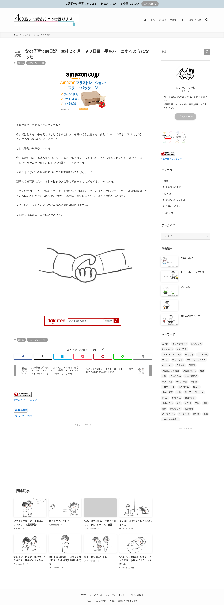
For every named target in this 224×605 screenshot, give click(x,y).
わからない (167, 349)
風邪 (206, 414)
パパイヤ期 (202, 354)
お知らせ (168, 212)
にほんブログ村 (23, 416)
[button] (23, 357)
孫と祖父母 (184, 387)
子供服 (194, 381)
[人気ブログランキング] (168, 155)
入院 (164, 376)
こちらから (150, 3)
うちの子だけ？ (179, 343)
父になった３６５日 (36, 63)
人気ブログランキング (171, 159)
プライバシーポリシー (116, 595)
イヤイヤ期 (181, 349)
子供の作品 (175, 376)
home (83, 595)
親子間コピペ (168, 414)
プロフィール (185, 116)
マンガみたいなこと (196, 360)
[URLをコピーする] (142, 357)
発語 (205, 403)
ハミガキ (189, 354)
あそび (165, 343)
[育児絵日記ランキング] (23, 396)
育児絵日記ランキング (25, 400)
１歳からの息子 (173, 206)
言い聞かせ (184, 414)
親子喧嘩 (189, 408)
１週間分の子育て (174, 187)
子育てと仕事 (168, 387)
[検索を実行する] (207, 52)
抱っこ (165, 398)
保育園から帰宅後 (170, 371)
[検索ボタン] (206, 20)
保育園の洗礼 (189, 371)
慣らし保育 (167, 392)
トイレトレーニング (171, 354)
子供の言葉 (167, 381)
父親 (197, 403)
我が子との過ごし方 (194, 392)
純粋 (164, 408)
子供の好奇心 (191, 376)
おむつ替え (196, 343)
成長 (178, 392)
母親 (178, 403)
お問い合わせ (136, 595)
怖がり (196, 387)
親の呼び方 (175, 408)
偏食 (202, 371)
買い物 (196, 414)
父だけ (188, 403)
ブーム (165, 360)
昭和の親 (176, 398)
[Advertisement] (83, 450)
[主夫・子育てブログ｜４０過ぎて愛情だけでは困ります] (46, 20)
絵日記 (21, 63)
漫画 (166, 180)
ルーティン (167, 365)
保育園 (192, 365)
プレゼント (177, 360)
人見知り (180, 365)
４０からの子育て (170, 419)
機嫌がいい (190, 398)
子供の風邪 (181, 381)
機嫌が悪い (167, 403)
